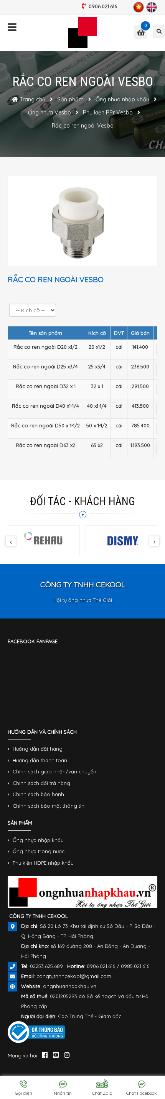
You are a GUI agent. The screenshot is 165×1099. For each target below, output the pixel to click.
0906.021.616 (103, 6)
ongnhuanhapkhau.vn (69, 986)
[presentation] (11, 541)
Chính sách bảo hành (38, 794)
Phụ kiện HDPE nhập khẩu (43, 863)
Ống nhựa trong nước (38, 851)
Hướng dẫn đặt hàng (38, 749)
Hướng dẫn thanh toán (40, 760)
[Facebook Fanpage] (45, 1054)
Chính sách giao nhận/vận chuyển (54, 771)
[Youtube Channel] (56, 1054)
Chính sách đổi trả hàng (41, 783)
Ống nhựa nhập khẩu (38, 840)
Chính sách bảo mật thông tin (48, 806)
